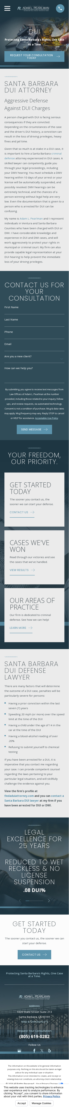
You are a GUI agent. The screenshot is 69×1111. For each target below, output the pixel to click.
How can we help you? (18, 368)
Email (7, 344)
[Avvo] (27, 1051)
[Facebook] (34, 1051)
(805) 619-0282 (34, 1036)
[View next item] (48, 900)
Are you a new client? (18, 356)
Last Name (11, 319)
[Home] (33, 8)
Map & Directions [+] (34, 1021)
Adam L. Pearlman (31, 218)
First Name (11, 307)
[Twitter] (42, 1051)
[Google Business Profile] (19, 1051)
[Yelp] (49, 1051)
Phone (8, 332)
